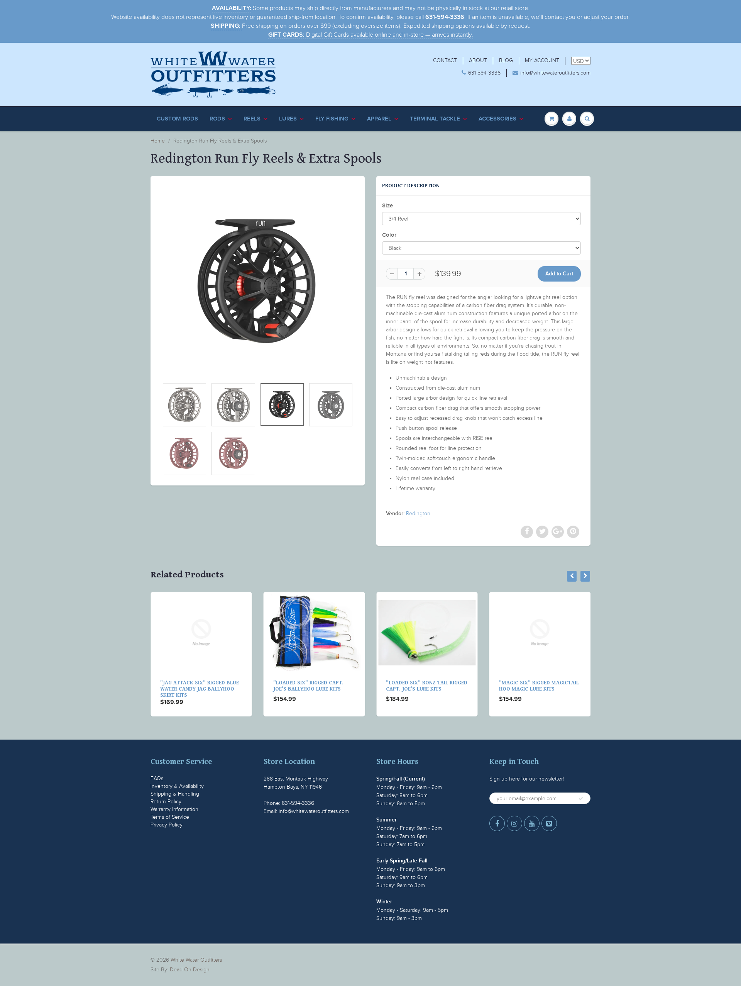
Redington (418, 513)
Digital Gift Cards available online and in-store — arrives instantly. (370, 35)
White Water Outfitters (196, 960)
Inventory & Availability (177, 786)
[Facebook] (497, 823)
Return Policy (166, 801)
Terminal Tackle (435, 119)
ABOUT (478, 60)
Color (389, 235)
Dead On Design (190, 969)
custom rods (177, 119)
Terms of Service (170, 817)
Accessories (497, 119)
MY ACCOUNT (542, 60)
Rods (217, 119)
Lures (288, 119)
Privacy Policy (167, 824)
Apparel (379, 119)
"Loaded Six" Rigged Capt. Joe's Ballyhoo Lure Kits (197, 686)
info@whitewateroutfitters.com (555, 73)
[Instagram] (514, 823)
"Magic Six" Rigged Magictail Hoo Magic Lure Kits (428, 686)
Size (387, 206)
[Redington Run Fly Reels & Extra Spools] (257, 281)
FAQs (157, 778)
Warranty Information (174, 809)
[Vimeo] (549, 823)
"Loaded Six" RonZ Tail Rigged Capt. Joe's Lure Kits (315, 686)
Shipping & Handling (175, 794)
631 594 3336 (484, 73)
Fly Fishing (332, 119)
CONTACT (445, 60)
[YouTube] (532, 823)
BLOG (506, 60)
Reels (252, 119)
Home (158, 140)
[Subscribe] (581, 799)
